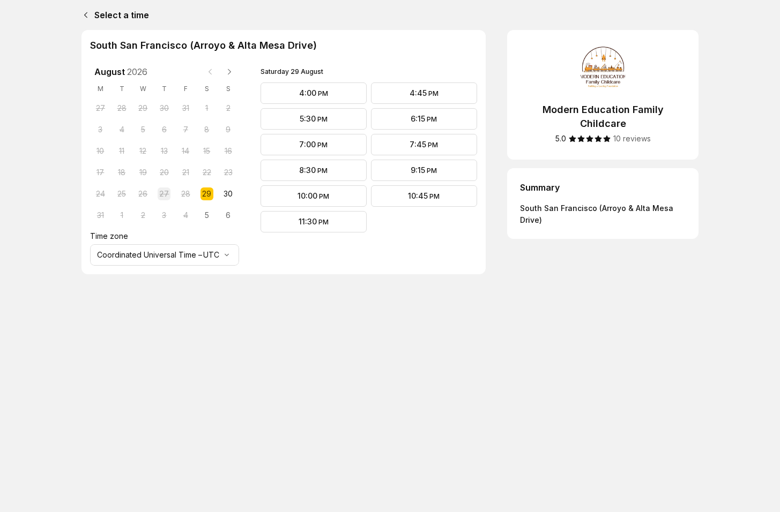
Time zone (109, 235)
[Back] (83, 15)
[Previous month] (210, 71)
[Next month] (229, 71)
